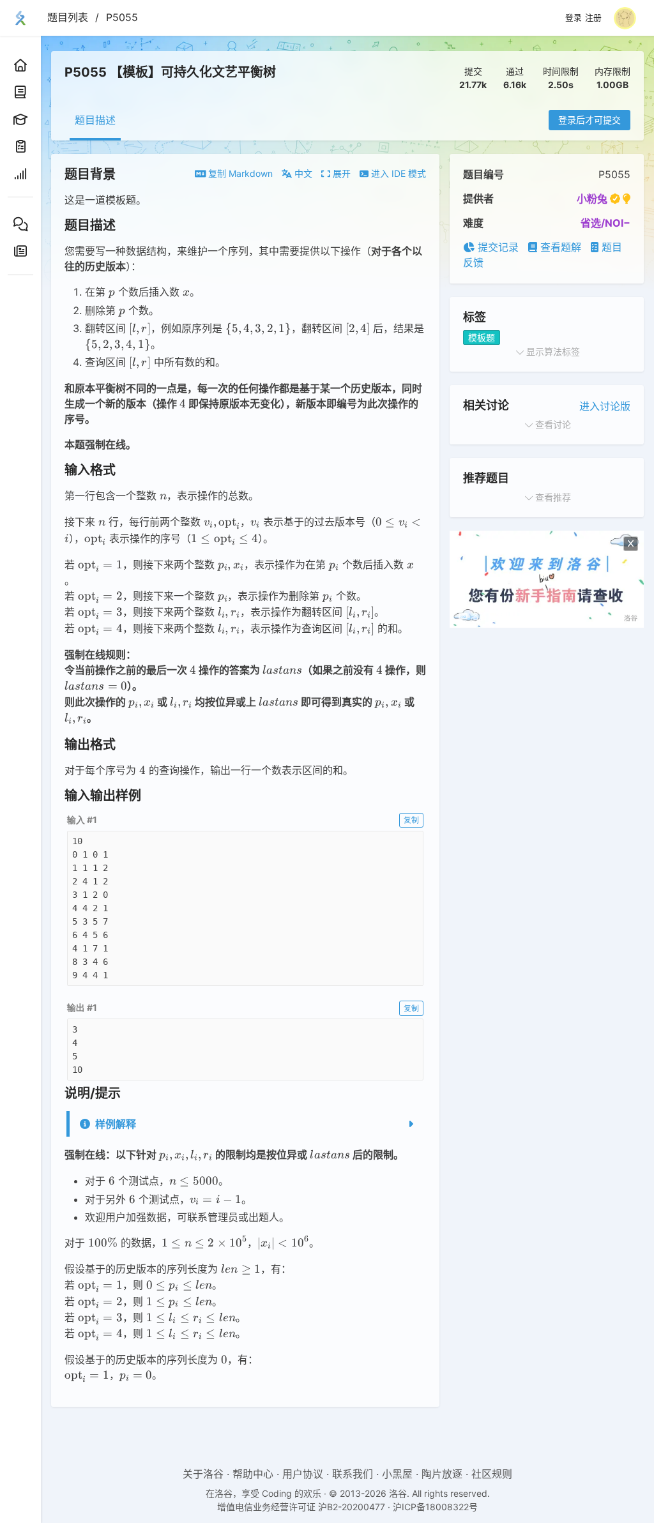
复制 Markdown (239, 173)
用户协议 (302, 1473)
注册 (593, 17)
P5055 (122, 17)
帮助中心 (252, 1473)
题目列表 (67, 17)
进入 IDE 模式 (397, 173)
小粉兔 (592, 198)
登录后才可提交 (589, 119)
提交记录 (497, 247)
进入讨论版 (604, 406)
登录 (573, 17)
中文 (302, 173)
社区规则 (491, 1473)
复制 (411, 819)
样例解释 (115, 1124)
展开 (340, 173)
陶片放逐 (442, 1473)
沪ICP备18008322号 (435, 1506)
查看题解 (559, 247)
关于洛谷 (203, 1473)
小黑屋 (397, 1473)
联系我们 (352, 1473)
